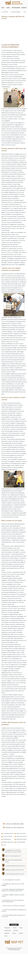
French (15, 927)
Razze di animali (20, 833)
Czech (6, 936)
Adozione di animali (21, 836)
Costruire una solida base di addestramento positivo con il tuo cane (16, 824)
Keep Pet (5, 11)
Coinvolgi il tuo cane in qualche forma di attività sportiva (16, 827)
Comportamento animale (9, 833)
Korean (14, 933)
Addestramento (7, 839)
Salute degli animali (8, 842)
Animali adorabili (20, 842)
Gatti (8, 7)
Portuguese (7, 927)
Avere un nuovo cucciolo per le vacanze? (14, 905)
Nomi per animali (7, 836)
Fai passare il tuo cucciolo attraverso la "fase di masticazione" (12, 901)
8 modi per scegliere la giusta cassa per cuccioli (12, 895)
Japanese (6, 933)
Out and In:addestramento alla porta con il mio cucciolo (13, 915)
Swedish (15, 930)
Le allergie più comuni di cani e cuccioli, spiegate (12, 884)
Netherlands (7, 930)
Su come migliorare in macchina (11, 880)
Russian (21, 933)
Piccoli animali (16, 7)
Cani (2, 7)
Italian (21, 927)
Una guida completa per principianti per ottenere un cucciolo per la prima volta (12, 890)
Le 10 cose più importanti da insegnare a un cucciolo (13, 910)
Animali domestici (15, 11)
